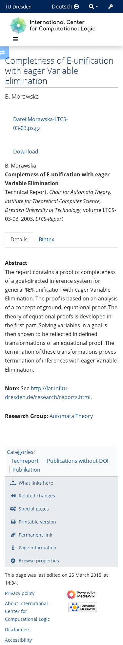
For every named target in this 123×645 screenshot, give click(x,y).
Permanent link (35, 535)
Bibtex (46, 239)
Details (19, 239)
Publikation (26, 469)
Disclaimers (18, 629)
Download (25, 151)
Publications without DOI (77, 460)
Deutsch (63, 6)
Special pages (34, 509)
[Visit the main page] (54, 24)
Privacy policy (19, 593)
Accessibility (18, 640)
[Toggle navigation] (15, 39)
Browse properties (39, 560)
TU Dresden (18, 6)
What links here (36, 483)
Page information (37, 547)
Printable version (37, 522)
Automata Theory (71, 416)
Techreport (25, 460)
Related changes (37, 495)
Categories (20, 452)
